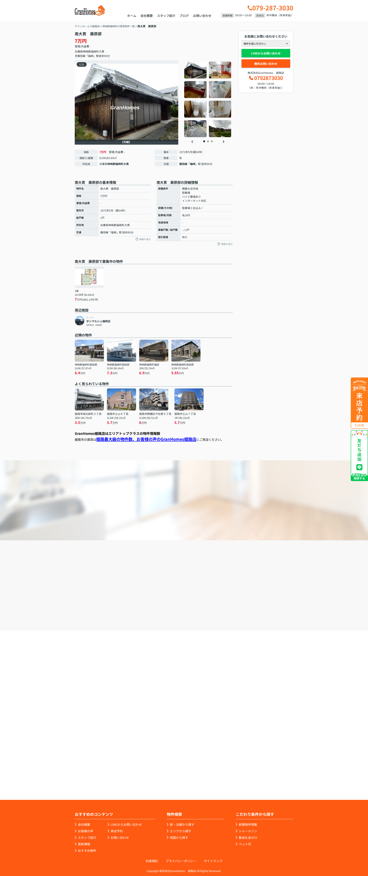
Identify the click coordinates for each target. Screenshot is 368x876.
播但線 (183, 164)
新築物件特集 (248, 824)
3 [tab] (212, 141)
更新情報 (84, 844)
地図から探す (179, 837)
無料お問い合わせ (265, 64)
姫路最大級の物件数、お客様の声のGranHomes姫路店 (146, 439)
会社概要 (146, 15)
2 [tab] (208, 141)
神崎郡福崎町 (91, 51)
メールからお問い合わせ (250, 608)
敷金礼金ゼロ (248, 837)
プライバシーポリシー (181, 861)
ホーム (131, 15)
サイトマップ (213, 861)
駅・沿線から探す (182, 824)
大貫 (101, 51)
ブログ (184, 15)
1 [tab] (204, 141)
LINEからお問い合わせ (266, 53)
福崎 (192, 164)
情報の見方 (145, 239)
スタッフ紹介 (166, 15)
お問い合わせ (202, 15)
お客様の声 (85, 831)
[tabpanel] (208, 99)
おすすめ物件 (87, 850)
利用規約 (152, 861)
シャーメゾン (248, 831)
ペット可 (245, 844)
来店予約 (194, 608)
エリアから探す (180, 831)
